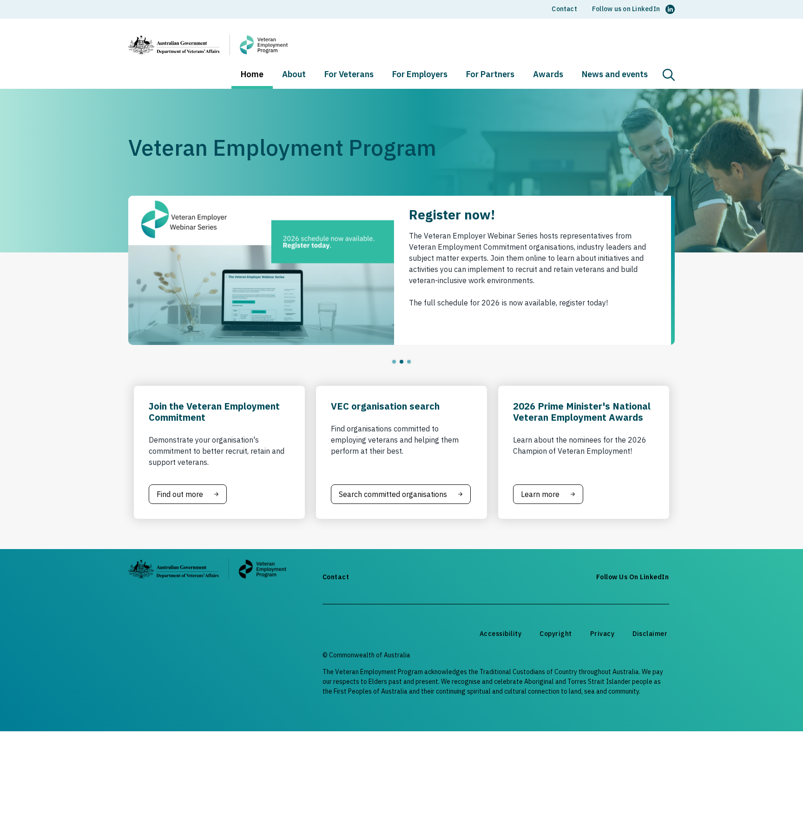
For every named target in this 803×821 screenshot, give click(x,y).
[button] (669, 75)
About (294, 74)
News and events (615, 74)
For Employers (420, 74)
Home (252, 74)
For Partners (490, 74)
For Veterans (349, 74)
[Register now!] (401, 270)
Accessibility (501, 633)
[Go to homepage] (207, 570)
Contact (564, 9)
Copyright (556, 633)
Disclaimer (649, 633)
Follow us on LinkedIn (626, 9)
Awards (548, 74)
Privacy (602, 633)
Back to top (773, 796)
